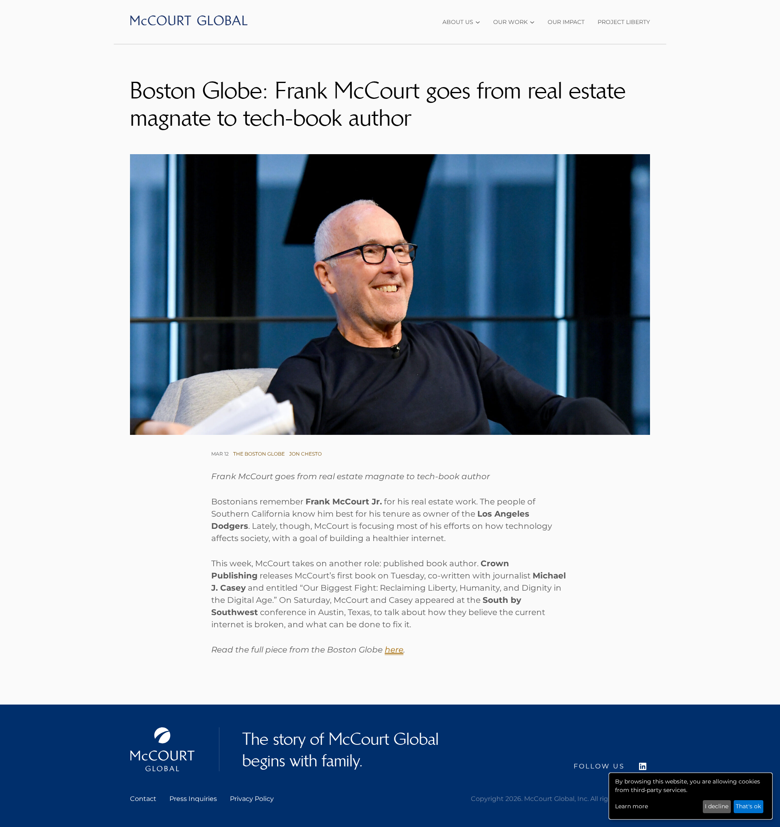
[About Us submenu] (477, 22)
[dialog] (690, 796)
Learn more (631, 806)
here (394, 650)
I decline (716, 806)
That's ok (748, 806)
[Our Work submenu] (532, 22)
